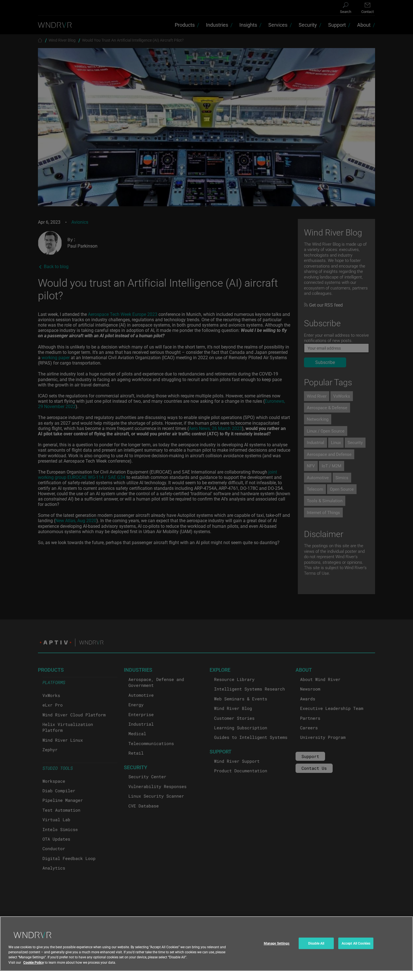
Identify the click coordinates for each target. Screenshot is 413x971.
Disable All (316, 943)
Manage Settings (277, 943)
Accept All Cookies (356, 943)
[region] (206, 943)
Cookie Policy (33, 962)
